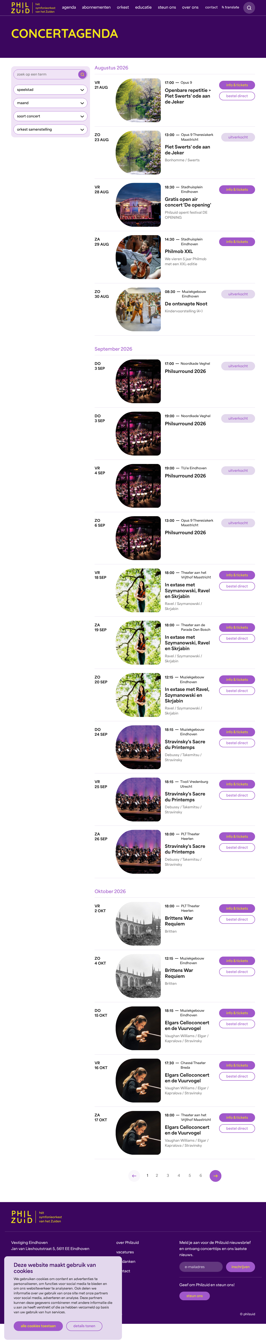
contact (211, 7)
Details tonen (84, 1326)
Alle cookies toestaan (38, 1326)
